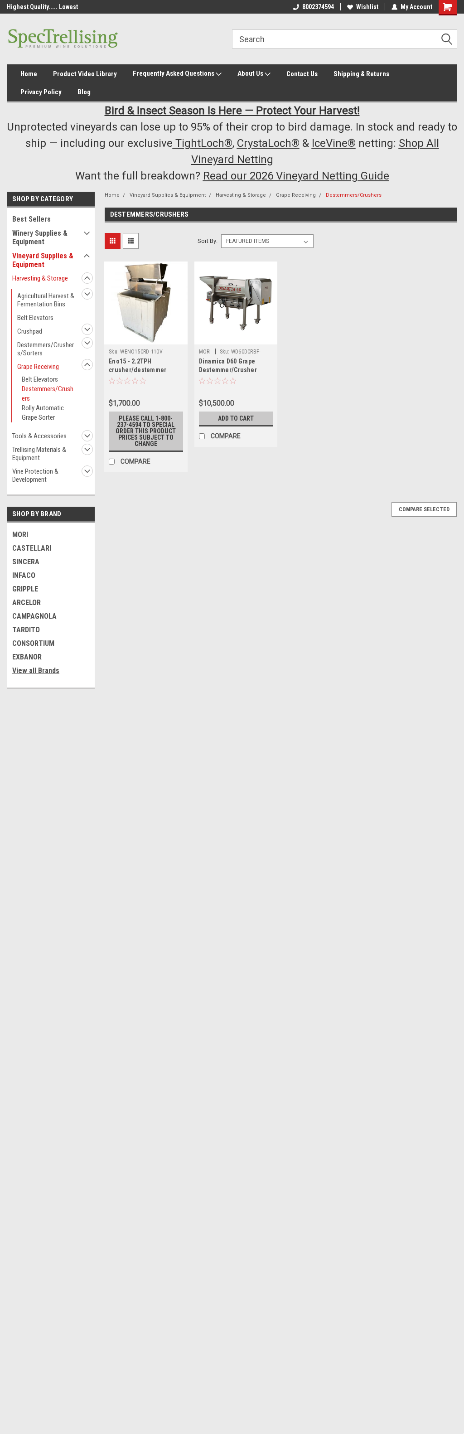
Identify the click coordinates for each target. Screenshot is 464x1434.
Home (28, 74)
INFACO (23, 575)
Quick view (146, 337)
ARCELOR (26, 602)
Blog (84, 92)
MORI (20, 534)
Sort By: (208, 240)
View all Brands (35, 670)
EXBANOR (27, 657)
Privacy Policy (41, 92)
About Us (251, 73)
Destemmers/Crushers (47, 393)
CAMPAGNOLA (34, 616)
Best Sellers (31, 219)
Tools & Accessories (39, 436)
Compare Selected (424, 509)
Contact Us (302, 74)
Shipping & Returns (361, 74)
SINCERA (25, 561)
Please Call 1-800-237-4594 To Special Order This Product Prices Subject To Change (146, 431)
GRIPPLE (25, 589)
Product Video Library (85, 74)
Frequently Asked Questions (174, 73)
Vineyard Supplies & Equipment (42, 260)
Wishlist (367, 6)
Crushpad (29, 331)
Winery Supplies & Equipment (40, 237)
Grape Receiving (38, 367)
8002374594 (318, 6)
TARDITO (26, 629)
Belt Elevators (35, 318)
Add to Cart (236, 418)
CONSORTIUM (33, 643)
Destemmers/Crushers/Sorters (45, 349)
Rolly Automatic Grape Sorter (43, 412)
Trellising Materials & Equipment (39, 454)
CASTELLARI (31, 548)
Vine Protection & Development (35, 475)
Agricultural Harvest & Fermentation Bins (45, 300)
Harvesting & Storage (40, 278)
